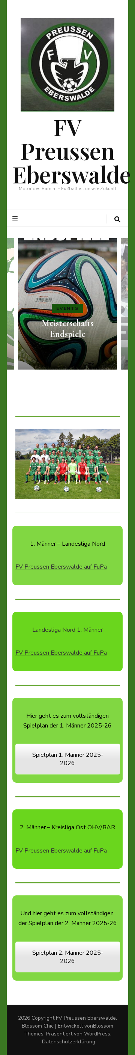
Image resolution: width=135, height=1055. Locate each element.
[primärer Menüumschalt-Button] (16, 218)
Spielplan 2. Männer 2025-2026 (67, 957)
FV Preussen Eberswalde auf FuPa (61, 567)
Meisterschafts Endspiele (67, 329)
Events (67, 308)
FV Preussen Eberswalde (71, 150)
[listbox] (67, 304)
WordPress (97, 1033)
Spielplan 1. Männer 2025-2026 (67, 759)
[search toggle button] (117, 219)
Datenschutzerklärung (68, 1041)
